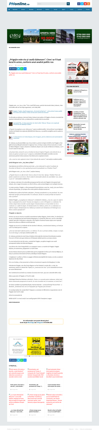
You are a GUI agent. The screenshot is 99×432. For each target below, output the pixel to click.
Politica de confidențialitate (86, 429)
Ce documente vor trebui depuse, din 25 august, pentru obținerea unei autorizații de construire (37, 137)
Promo (88, 9)
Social (55, 9)
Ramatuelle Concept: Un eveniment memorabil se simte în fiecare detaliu (79, 126)
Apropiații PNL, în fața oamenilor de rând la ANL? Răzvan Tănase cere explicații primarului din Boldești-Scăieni (36, 123)
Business (15, 9)
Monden (31, 9)
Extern (23, 9)
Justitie (80, 9)
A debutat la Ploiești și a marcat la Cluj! (80, 91)
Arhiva (76, 429)
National (39, 9)
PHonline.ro (9, 9)
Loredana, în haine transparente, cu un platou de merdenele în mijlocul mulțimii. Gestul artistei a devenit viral (80, 115)
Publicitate (71, 429)
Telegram (40, 322)
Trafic (71, 9)
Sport (63, 9)
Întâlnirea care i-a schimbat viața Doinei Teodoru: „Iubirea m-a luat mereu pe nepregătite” (79, 103)
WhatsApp (30, 322)
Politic (47, 9)
